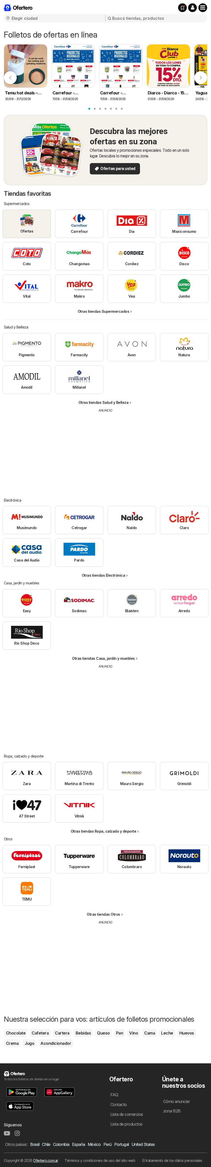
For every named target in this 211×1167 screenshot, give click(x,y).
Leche (167, 1033)
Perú (107, 1144)
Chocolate (15, 1033)
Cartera (62, 1033)
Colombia (61, 1144)
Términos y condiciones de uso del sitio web (100, 1160)
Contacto (118, 1104)
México (94, 1144)
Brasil (34, 1144)
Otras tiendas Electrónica (103, 575)
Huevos (186, 1033)
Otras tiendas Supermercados (103, 311)
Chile (46, 1144)
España (78, 1144)
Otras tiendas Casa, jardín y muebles (103, 658)
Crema (12, 1043)
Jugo (29, 1043)
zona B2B (172, 1110)
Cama (149, 1033)
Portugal (121, 1144)
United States (143, 1144)
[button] (192, 7)
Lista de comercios (126, 1114)
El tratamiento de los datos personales (172, 1160)
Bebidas (83, 1033)
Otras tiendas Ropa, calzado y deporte (103, 831)
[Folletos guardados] (182, 7)
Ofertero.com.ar (45, 1160)
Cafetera (40, 1033)
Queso (103, 1033)
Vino (133, 1033)
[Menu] (202, 7)
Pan (119, 1033)
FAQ (114, 1094)
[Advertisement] (105, 451)
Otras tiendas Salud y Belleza (103, 402)
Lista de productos (126, 1124)
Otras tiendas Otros (103, 914)
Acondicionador (55, 1043)
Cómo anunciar (176, 1101)
